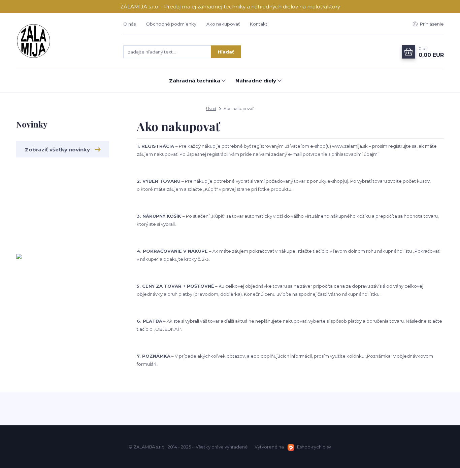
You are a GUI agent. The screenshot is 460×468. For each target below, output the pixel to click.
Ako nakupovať (223, 24)
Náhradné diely (255, 80)
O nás (129, 24)
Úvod (211, 108)
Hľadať (226, 52)
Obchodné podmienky (171, 24)
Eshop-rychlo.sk (314, 446)
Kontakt (258, 24)
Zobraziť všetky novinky (57, 149)
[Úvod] (63, 41)
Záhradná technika (194, 80)
